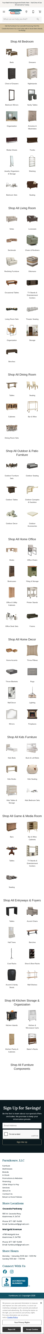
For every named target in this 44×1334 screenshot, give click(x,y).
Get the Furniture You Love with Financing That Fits (22, 26)
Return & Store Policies (12, 1197)
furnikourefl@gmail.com (18, 1224)
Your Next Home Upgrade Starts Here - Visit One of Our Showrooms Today (22, 4)
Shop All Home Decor (22, 639)
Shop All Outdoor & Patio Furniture (22, 452)
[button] (4, 12)
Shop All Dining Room (22, 374)
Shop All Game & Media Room (22, 816)
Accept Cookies (32, 1329)
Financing (6, 1181)
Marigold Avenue (12, 1229)
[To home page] (15, 12)
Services (6, 1187)
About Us (6, 1191)
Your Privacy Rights (22, 1322)
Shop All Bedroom (22, 41)
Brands (5, 1172)
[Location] (26, 12)
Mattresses (7, 1169)
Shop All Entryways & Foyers (22, 900)
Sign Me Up (22, 1142)
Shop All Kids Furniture (22, 737)
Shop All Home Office (22, 539)
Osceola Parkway (12, 1208)
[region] (22, 1317)
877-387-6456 (15, 1221)
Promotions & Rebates (12, 1178)
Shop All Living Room (22, 208)
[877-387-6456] (33, 12)
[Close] (41, 1303)
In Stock (5, 1175)
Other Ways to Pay (10, 1184)
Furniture (6, 1166)
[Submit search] (38, 19)
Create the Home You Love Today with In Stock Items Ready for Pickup (22, 29)
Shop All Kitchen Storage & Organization (22, 1002)
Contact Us (7, 1194)
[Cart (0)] (40, 12)
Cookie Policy (12, 1317)
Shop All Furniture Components (22, 1066)
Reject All (11, 1329)
